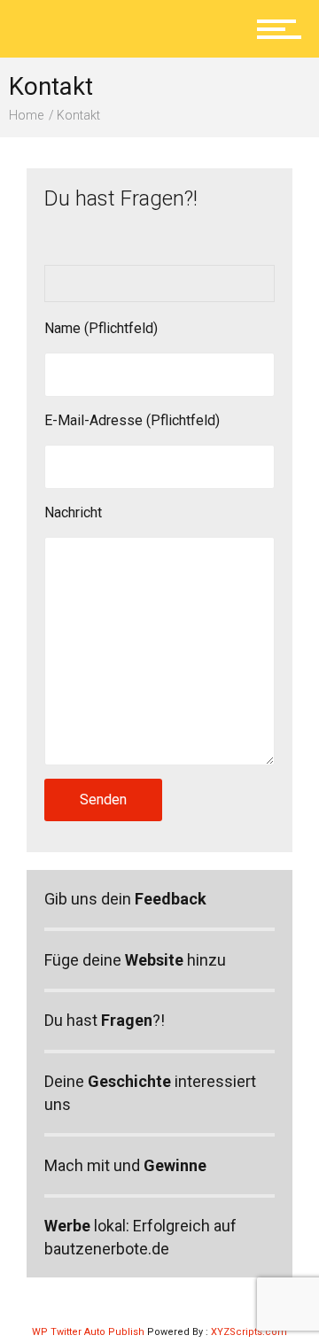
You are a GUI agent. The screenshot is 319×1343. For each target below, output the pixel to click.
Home (26, 115)
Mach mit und (125, 1165)
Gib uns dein (125, 898)
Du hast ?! (104, 1020)
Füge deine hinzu (135, 960)
